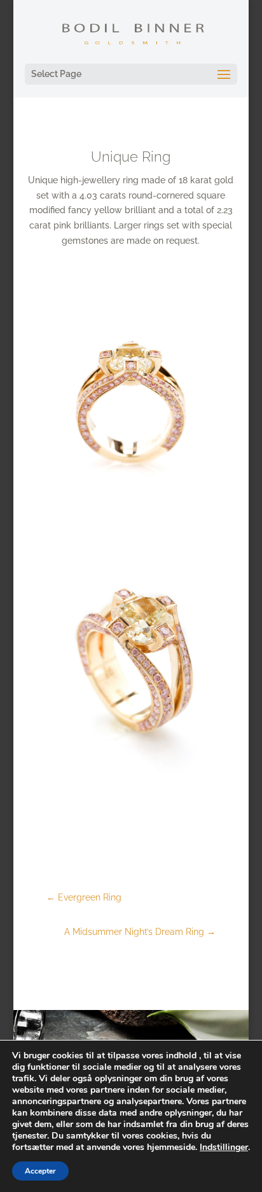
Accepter (40, 1171)
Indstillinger (224, 1147)
